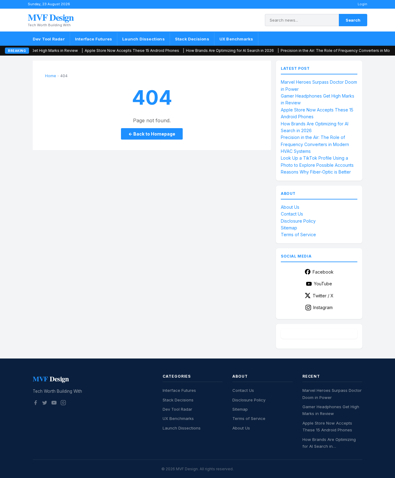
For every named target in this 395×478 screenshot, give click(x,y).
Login (362, 4)
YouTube (323, 283)
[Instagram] (63, 403)
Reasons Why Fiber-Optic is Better (316, 171)
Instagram (323, 307)
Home (50, 75)
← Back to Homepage (151, 133)
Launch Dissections (143, 38)
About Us (290, 207)
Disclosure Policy (298, 221)
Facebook (323, 272)
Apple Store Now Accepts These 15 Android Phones (118, 50)
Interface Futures (93, 38)
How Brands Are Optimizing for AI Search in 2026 (216, 50)
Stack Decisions (192, 38)
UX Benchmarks (236, 38)
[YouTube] (54, 403)
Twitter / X (323, 295)
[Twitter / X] (45, 403)
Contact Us (292, 213)
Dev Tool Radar (49, 38)
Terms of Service (298, 234)
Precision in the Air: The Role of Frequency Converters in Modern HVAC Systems (315, 144)
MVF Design (50, 17)
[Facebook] (35, 403)
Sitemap (289, 227)
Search (353, 20)
